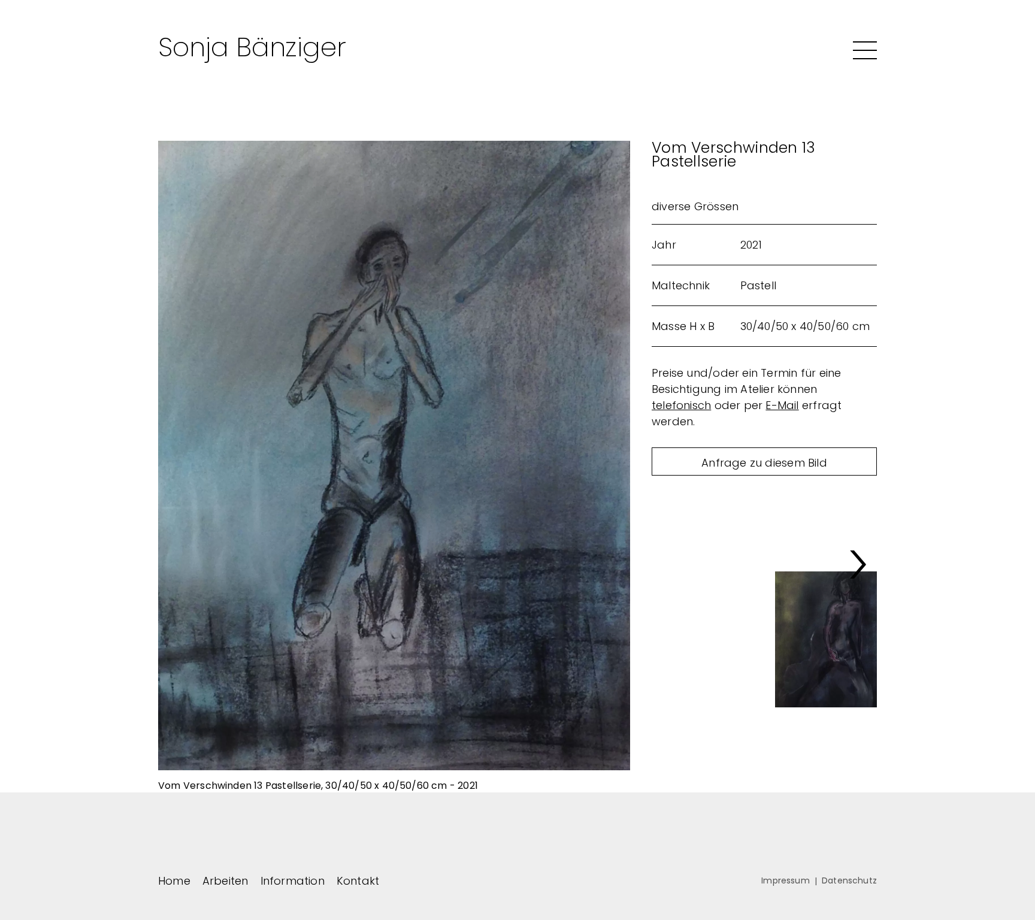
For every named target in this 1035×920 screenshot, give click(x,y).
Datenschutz (849, 880)
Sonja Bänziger (252, 47)
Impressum (785, 880)
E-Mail (781, 405)
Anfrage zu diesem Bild (764, 462)
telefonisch (681, 405)
